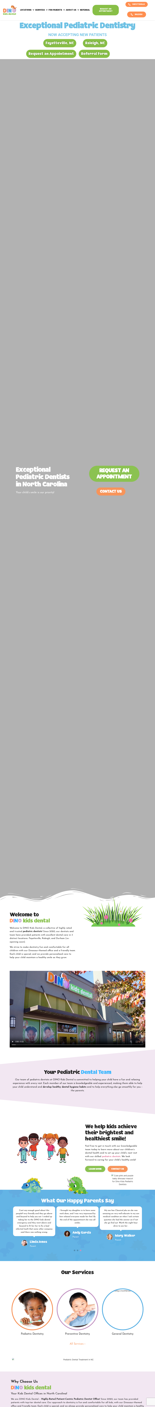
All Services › (77, 1344)
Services (40, 10)
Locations (25, 10)
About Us (71, 10)
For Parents (55, 10)
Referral (85, 10)
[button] (74, 1250)
